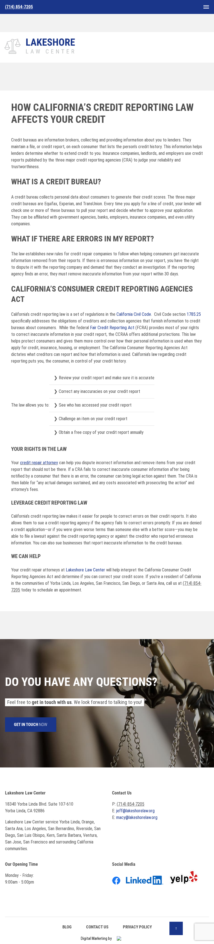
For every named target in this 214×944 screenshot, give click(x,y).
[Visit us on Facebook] (118, 881)
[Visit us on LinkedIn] (147, 881)
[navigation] (206, 7)
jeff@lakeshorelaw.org (135, 810)
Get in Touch (30, 724)
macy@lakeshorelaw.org (136, 817)
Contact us (97, 927)
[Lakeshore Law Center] (40, 45)
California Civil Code (133, 314)
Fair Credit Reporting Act (112, 327)
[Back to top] (176, 928)
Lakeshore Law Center (85, 570)
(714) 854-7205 (130, 804)
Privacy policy (137, 927)
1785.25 (194, 314)
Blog (67, 927)
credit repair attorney (39, 462)
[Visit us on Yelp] (186, 881)
